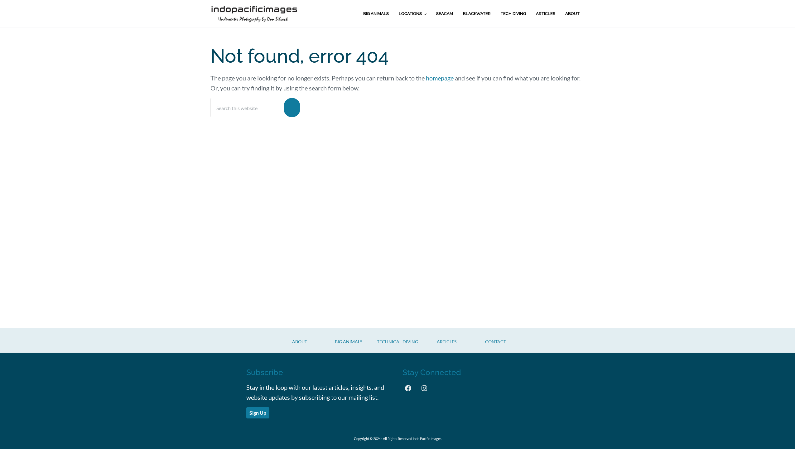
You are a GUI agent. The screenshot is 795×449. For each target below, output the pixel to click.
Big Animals (348, 341)
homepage (440, 78)
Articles (446, 341)
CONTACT (495, 341)
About (299, 341)
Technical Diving (397, 341)
